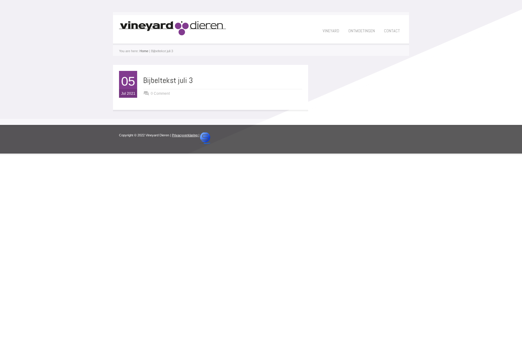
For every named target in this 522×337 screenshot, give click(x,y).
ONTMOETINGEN (361, 30)
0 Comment (160, 93)
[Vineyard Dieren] (172, 34)
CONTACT (392, 30)
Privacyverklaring (185, 135)
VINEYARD (331, 30)
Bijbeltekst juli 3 (168, 80)
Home (144, 51)
